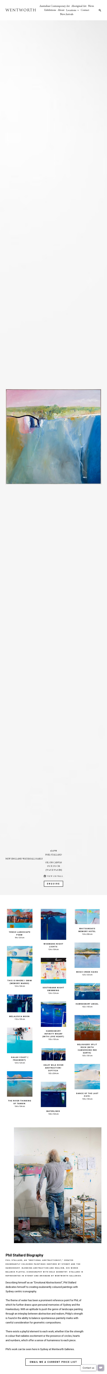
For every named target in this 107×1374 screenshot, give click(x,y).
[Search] (100, 10)
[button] (72, 10)
